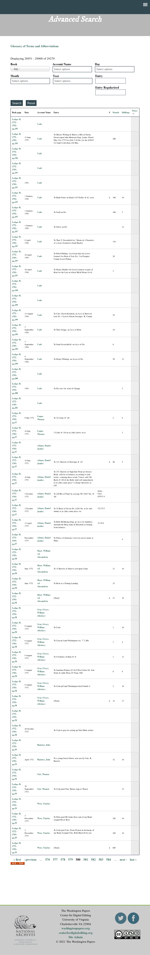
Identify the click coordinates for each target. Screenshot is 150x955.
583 (101, 859)
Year (56, 76)
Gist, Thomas (43, 774)
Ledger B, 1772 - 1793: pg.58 (16, 554)
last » (133, 859)
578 (63, 859)
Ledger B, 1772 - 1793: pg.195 (16, 124)
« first (17, 859)
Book (14, 64)
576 (47, 859)
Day (97, 64)
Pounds (116, 112)
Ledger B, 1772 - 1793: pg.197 (16, 168)
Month (15, 76)
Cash (39, 124)
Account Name (62, 64)
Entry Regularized (107, 87)
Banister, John (43, 744)
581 (85, 859)
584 (108, 859)
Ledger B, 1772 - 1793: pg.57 (16, 417)
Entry (99, 76)
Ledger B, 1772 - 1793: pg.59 (16, 745)
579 (70, 859)
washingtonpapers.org (76, 928)
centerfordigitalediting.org (76, 933)
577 (55, 859)
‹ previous (30, 859)
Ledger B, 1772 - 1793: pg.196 (16, 153)
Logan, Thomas (40, 418)
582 (93, 859)
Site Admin (76, 937)
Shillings (125, 112)
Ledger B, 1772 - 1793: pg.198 (16, 285)
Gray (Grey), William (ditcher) (43, 612)
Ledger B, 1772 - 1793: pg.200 (16, 373)
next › (123, 859)
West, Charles (43, 803)
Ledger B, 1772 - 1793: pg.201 (16, 403)
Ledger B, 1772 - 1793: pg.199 (16, 300)
